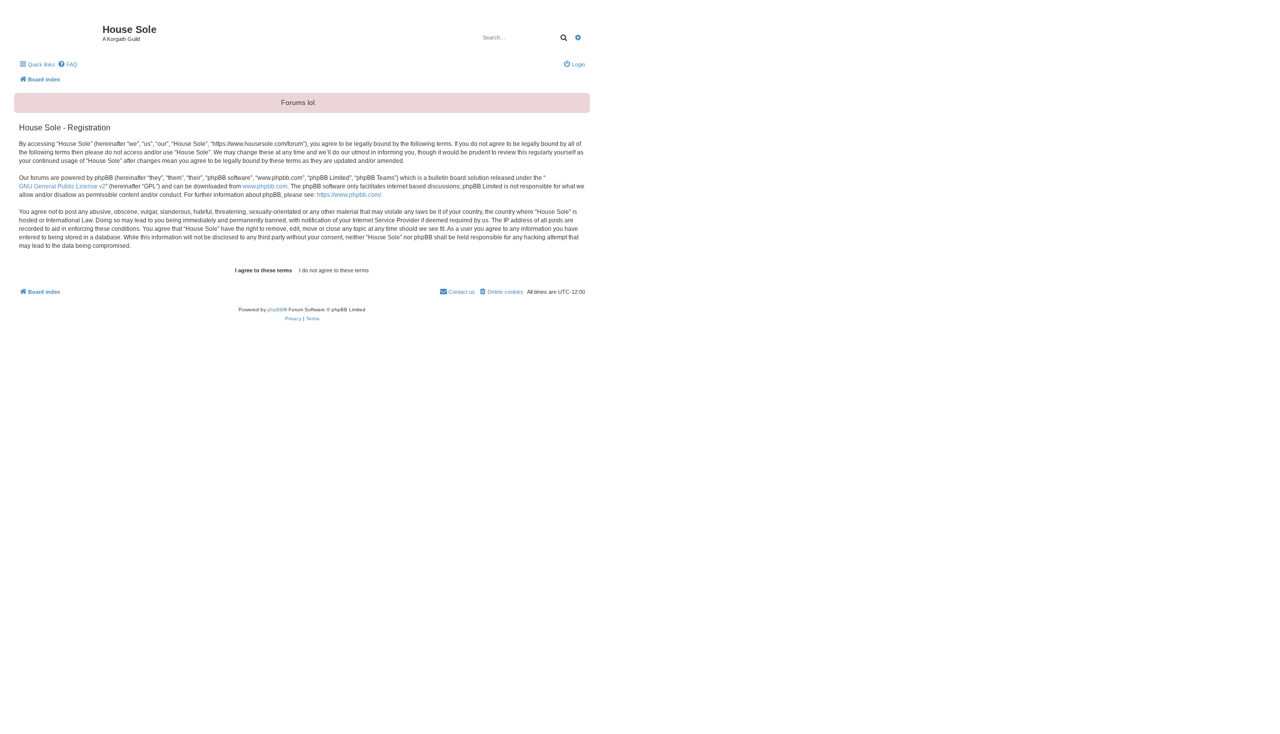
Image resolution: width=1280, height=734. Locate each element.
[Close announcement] (581, 99)
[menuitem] (68, 64)
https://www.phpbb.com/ (349, 194)
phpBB (276, 309)
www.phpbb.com (265, 186)
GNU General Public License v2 (62, 186)
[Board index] (59, 32)
